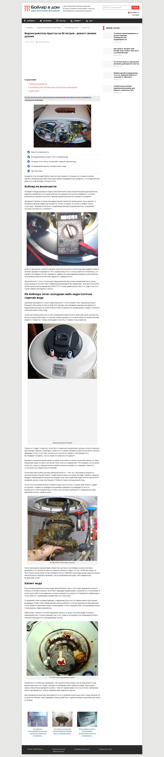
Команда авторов (58, 749)
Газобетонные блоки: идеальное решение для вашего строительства (124, 88)
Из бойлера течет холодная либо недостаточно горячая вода (53, 87)
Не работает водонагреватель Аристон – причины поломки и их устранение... (37, 732)
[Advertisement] (62, 61)
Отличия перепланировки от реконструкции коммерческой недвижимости (126, 36)
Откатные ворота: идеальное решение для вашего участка (126, 63)
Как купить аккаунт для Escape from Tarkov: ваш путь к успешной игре (126, 51)
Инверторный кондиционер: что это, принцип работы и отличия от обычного (126, 75)
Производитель (71, 28)
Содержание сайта (105, 749)
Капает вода (34, 91)
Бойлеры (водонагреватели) (49, 28)
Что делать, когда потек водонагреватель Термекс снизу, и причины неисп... (62, 731)
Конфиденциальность (82, 749)
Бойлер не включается (38, 84)
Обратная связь (58, 751)
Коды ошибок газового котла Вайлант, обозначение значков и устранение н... (87, 732)
